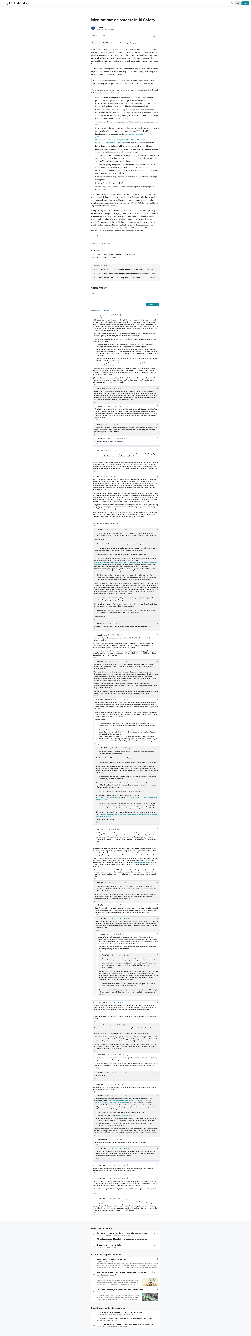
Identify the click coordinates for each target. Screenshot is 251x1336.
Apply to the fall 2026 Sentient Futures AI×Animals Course (119, 1312)
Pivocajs (99, 315)
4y (103, 315)
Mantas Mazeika (101, 635)
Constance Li (118, 1314)
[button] (94, 315)
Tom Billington (107, 1277)
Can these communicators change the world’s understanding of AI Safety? (125, 1318)
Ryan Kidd (114, 1326)
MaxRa (98, 829)
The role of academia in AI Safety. (110, 1245)
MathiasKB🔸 (100, 1084)
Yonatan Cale (100, 1002)
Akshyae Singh (101, 1320)
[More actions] (158, 35)
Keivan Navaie (106, 1326)
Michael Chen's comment (142, 862)
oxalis (153, 273)
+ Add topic (142, 43)
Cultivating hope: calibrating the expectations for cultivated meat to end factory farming (131, 1233)
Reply (94, 384)
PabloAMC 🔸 (101, 27)
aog (98, 424)
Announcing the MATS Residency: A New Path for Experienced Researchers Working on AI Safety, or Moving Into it (141, 1324)
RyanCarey (101, 388)
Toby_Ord (100, 1261)
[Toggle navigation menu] (3, 3)
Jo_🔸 (98, 1292)
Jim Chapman (151, 269)
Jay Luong (110, 1314)
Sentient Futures (102, 1314)
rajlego (99, 1326)
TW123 (98, 450)
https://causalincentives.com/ (126, 1116)
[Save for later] (150, 35)
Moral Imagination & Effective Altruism (111, 1259)
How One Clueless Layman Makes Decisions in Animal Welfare (121, 1290)
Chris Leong (102, 1139)
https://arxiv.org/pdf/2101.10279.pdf (107, 797)
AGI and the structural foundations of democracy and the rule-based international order (130, 1239)
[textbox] (125, 298)
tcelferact (152, 277)
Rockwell (99, 1277)
